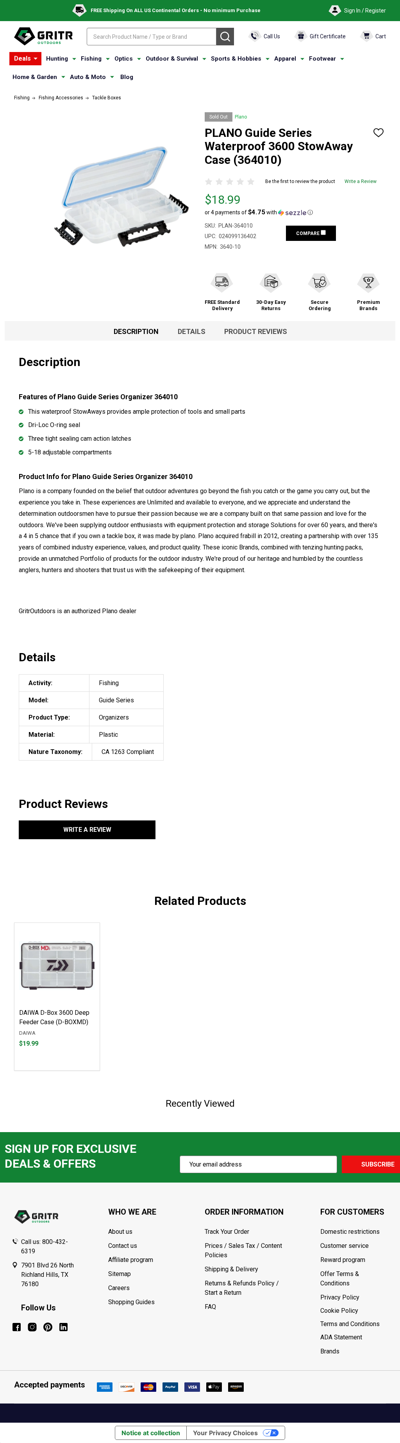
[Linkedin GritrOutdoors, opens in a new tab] (63, 1327)
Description (136, 331)
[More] (36, 59)
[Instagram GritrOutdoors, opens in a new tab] (32, 1327)
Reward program (342, 1260)
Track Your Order (227, 1231)
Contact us (122, 1245)
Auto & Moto (88, 77)
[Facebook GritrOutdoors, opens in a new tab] (16, 1327)
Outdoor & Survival (172, 58)
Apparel (285, 58)
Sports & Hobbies (236, 58)
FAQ (210, 1306)
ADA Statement (341, 1337)
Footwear (322, 58)
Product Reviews (255, 331)
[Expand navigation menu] (74, 59)
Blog (126, 77)
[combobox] (151, 36)
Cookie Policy (354, 1311)
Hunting (57, 58)
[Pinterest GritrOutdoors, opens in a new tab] (48, 1327)
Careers (119, 1288)
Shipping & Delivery (231, 1269)
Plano (241, 117)
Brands (329, 1351)
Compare (308, 233)
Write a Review (361, 181)
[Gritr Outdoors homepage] (43, 36)
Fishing (91, 58)
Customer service (344, 1245)
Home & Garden (34, 77)
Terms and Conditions (354, 1324)
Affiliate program (130, 1260)
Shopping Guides (131, 1302)
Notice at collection (150, 1433)
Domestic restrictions (350, 1231)
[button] (259, 212)
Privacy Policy (354, 1297)
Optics (123, 58)
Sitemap (119, 1274)
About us (120, 1231)
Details (191, 331)
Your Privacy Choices (225, 1433)
